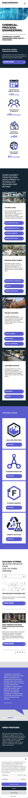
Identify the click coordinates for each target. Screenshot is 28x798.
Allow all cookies (14, 784)
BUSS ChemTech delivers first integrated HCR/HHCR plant (13, 626)
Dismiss (14, 788)
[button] (25, 759)
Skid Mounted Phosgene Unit (13, 593)
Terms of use (13, 796)
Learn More (8, 603)
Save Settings (14, 793)
